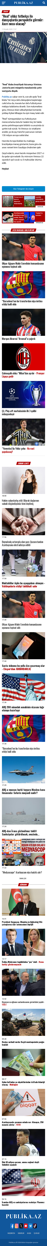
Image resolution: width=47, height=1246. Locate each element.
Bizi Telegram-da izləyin (23, 189)
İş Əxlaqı (36, 1233)
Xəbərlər (21, 1233)
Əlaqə (29, 1233)
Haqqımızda (11, 1233)
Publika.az (7, 97)
